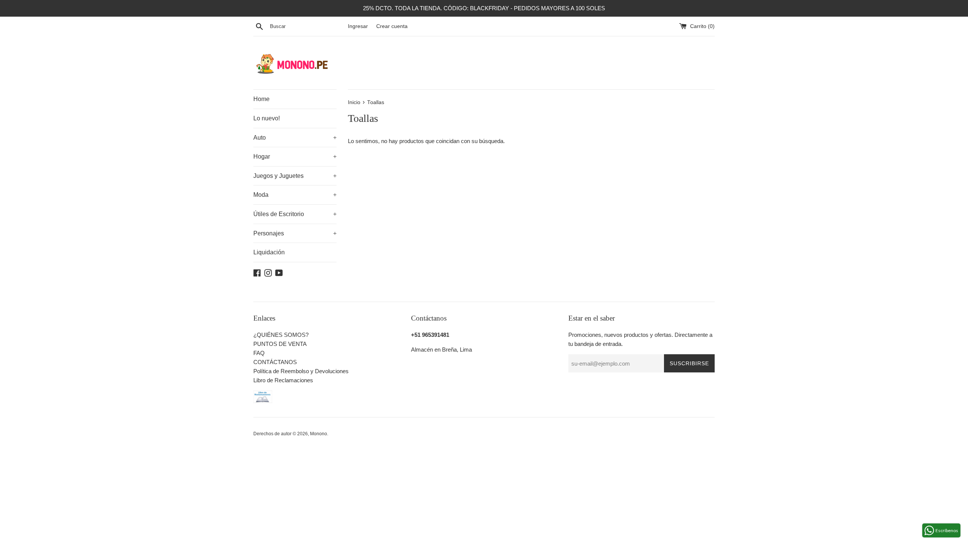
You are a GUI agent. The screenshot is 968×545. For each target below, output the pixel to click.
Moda (295, 195)
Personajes (295, 233)
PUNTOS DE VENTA (280, 344)
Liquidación (269, 252)
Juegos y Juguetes (295, 176)
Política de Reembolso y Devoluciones (301, 371)
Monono (318, 433)
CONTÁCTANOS (275, 362)
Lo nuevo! (266, 118)
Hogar (295, 156)
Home (261, 99)
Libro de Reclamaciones (283, 380)
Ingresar (358, 26)
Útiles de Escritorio (295, 214)
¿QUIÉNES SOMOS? (281, 335)
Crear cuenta (392, 26)
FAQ (259, 353)
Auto (295, 137)
